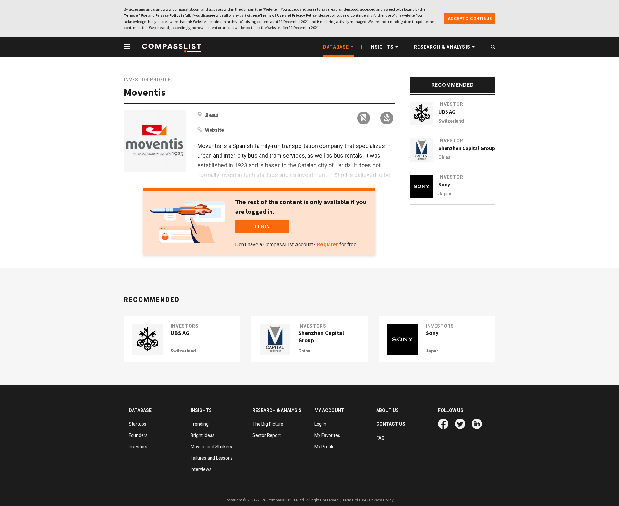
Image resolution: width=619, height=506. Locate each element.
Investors (185, 326)
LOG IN (262, 226)
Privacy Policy (167, 15)
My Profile (324, 446)
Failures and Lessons (212, 458)
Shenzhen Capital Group (466, 148)
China (444, 157)
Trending (200, 424)
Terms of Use (135, 15)
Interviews (201, 469)
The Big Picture (267, 424)
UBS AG (447, 111)
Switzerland (451, 121)
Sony (444, 184)
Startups (137, 424)
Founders (138, 435)
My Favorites (327, 435)
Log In (320, 424)
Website (214, 129)
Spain (211, 114)
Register (327, 245)
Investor (450, 104)
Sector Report (266, 435)
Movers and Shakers (211, 446)
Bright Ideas (203, 435)
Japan (444, 194)
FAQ (380, 438)
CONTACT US (390, 424)
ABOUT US (387, 410)
